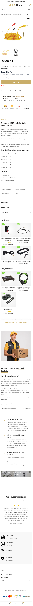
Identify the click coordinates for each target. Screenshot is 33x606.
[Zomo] (7, 62)
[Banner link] (16, 474)
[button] (2, 31)
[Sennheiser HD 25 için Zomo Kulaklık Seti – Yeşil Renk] (23, 278)
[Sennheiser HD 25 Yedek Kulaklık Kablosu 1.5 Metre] (8, 230)
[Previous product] (26, 14)
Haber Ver (16, 82)
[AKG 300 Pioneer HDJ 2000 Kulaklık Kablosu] (8, 253)
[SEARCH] (29, 9)
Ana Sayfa (3, 14)
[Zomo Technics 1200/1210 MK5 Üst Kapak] (8, 278)
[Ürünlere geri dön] (28, 14)
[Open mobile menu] (1, 5)
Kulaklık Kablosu (17, 14)
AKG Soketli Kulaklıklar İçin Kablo (23, 261)
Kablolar (9, 14)
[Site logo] (15, 5)
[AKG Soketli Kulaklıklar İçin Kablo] (23, 253)
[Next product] (30, 14)
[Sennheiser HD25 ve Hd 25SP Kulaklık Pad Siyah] (8, 299)
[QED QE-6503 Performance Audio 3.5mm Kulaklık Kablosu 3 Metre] (23, 230)
